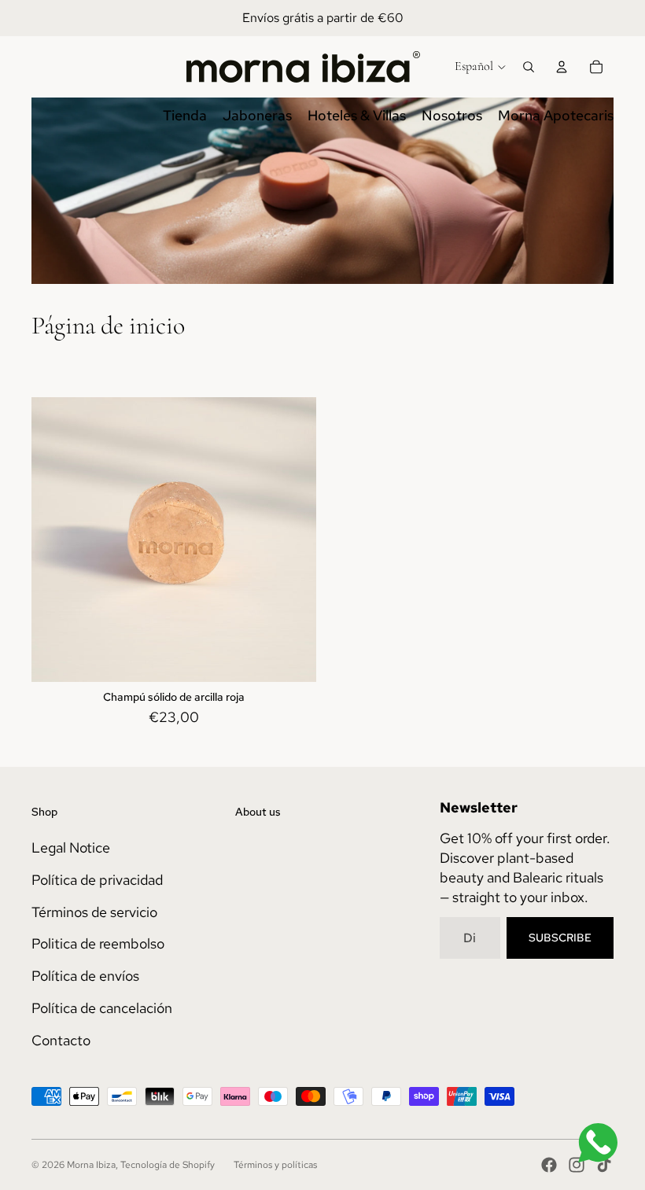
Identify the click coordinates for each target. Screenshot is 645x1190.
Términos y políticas (275, 1165)
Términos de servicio (94, 912)
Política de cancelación (101, 1008)
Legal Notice (70, 847)
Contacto (60, 1040)
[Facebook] (549, 1164)
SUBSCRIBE (560, 937)
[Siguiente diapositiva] (292, 539)
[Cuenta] (561, 67)
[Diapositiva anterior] (55, 539)
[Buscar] (528, 67)
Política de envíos (85, 976)
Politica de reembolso (97, 943)
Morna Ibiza (91, 1165)
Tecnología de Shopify (167, 1165)
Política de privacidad (97, 880)
